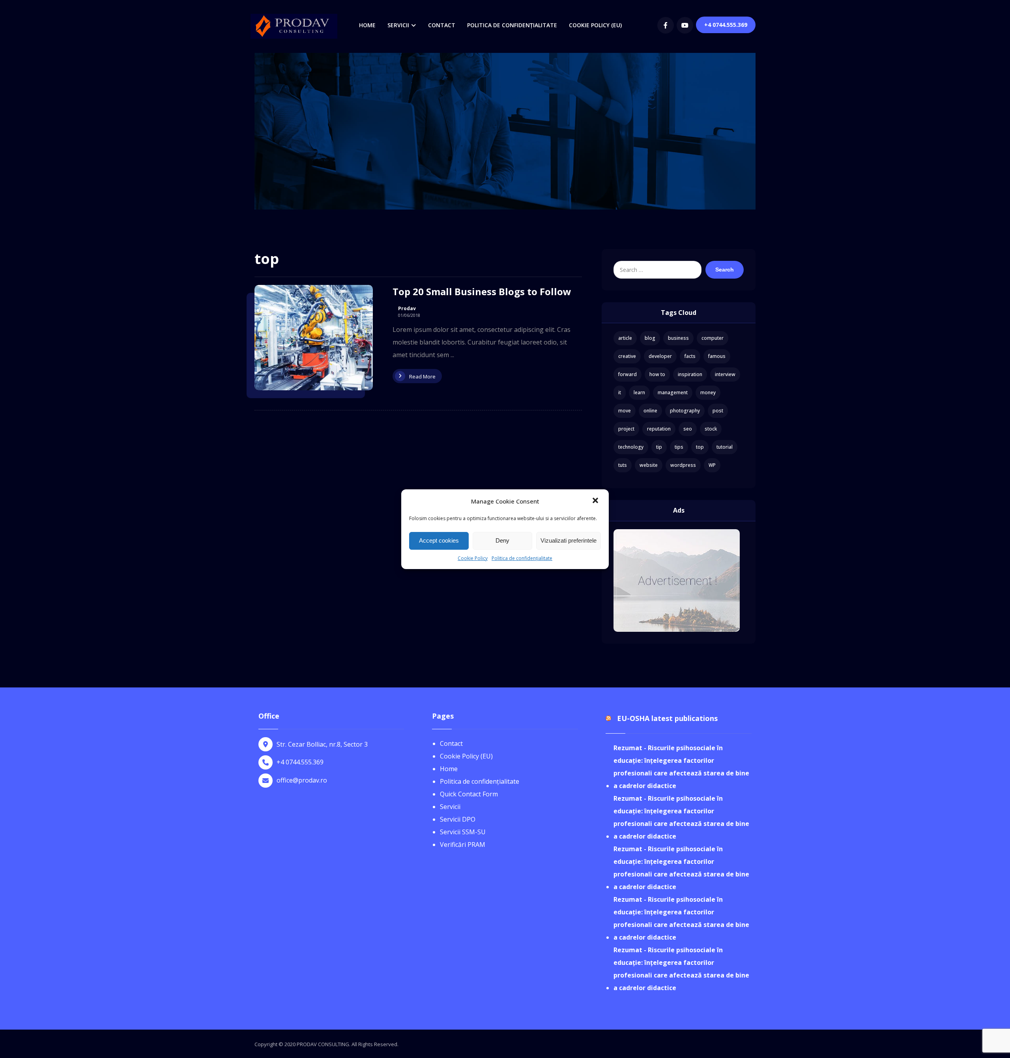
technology (630, 447)
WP (712, 465)
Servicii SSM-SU (463, 832)
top (700, 447)
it (619, 392)
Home (449, 768)
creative (627, 356)
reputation (659, 428)
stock (711, 428)
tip (659, 447)
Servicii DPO (457, 819)
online (650, 410)
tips (679, 447)
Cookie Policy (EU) (466, 756)
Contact (451, 743)
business (678, 338)
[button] (596, 501)
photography (685, 410)
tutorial (724, 447)
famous (717, 356)
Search (724, 269)
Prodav (407, 308)
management (673, 392)
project (626, 428)
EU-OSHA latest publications (667, 718)
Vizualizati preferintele (569, 540)
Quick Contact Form (469, 794)
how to (657, 374)
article (625, 338)
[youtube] (685, 25)
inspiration (690, 374)
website (649, 465)
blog (650, 338)
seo (687, 428)
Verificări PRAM (462, 844)
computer (712, 338)
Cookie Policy (473, 558)
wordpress (683, 465)
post (718, 410)
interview (725, 374)
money (708, 392)
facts (690, 356)
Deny (502, 540)
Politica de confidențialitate (522, 558)
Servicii (450, 806)
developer (660, 356)
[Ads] (678, 580)
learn (639, 392)
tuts (622, 465)
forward (627, 374)
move (624, 410)
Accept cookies (439, 540)
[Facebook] (665, 25)
